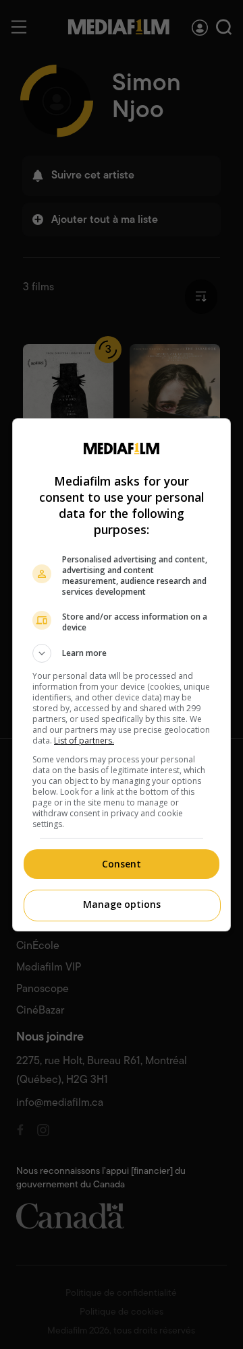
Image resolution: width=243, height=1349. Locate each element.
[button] (121, 653)
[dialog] (121, 674)
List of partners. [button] (84, 740)
